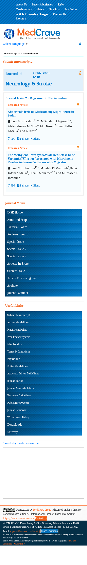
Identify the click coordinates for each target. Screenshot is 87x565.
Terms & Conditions (18, 351)
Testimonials (24, 9)
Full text (24, 138)
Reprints (54, 9)
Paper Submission (42, 4)
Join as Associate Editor (20, 388)
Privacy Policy (19, 544)
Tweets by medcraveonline (21, 443)
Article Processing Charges (32, 14)
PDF (12, 138)
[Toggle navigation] (80, 44)
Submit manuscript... (18, 62)
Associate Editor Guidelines (23, 373)
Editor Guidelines (17, 366)
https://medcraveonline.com (19, 518)
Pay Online (71, 9)
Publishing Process (18, 402)
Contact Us (59, 14)
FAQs (61, 4)
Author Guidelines (18, 322)
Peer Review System (18, 337)
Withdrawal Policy (18, 417)
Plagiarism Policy (17, 329)
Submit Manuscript (18, 315)
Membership (14, 344)
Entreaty (12, 432)
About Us (21, 4)
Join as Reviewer (17, 410)
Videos (41, 9)
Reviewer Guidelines (19, 395)
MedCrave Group (42, 509)
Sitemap (21, 18)
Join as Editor (15, 381)
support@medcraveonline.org (25, 531)
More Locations (49, 531)
